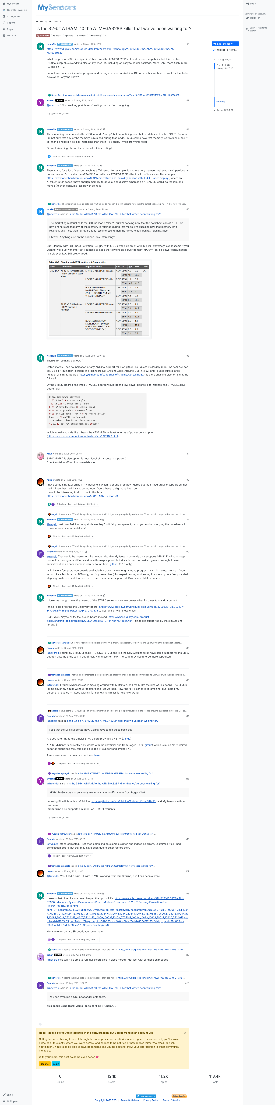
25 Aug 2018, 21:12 (75, 983)
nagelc (50, 480)
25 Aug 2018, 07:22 (75, 839)
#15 (187, 778)
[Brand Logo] (57, 7)
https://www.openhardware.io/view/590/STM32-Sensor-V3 (82, 496)
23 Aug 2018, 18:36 (92, 129)
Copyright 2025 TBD (105, 1100)
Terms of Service (171, 1100)
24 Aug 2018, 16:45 (92, 595)
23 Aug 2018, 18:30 (83, 100)
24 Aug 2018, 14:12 (75, 551)
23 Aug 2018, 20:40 (98, 209)
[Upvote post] (174, 85)
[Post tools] (186, 85)
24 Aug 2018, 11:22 (73, 480)
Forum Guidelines (130, 1100)
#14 (187, 716)
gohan (50, 955)
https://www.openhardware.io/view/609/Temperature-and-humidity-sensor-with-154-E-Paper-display (107, 178)
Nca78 (50, 209)
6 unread (220, 101)
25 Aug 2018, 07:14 (83, 778)
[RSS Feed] (105, 35)
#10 (187, 551)
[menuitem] (259, 3)
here (97, 755)
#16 (187, 839)
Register (44, 1063)
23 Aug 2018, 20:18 (92, 165)
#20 (187, 983)
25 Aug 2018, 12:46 (73, 871)
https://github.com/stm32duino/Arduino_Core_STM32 (112, 374)
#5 (188, 209)
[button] (15, 1094)
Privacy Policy (150, 1100)
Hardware (44, 35)
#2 (188, 100)
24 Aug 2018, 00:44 (92, 355)
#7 (188, 453)
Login (56, 1063)
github (113, 564)
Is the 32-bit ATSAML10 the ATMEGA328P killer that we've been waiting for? (115, 214)
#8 (188, 480)
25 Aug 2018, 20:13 (81, 955)
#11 (187, 595)
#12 (187, 648)
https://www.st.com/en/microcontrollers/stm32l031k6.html (83, 436)
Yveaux (51, 100)
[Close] (185, 1032)
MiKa (49, 453)
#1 (188, 44)
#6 (188, 355)
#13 (187, 680)
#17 (187, 871)
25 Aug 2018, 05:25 (73, 680)
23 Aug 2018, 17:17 (92, 44)
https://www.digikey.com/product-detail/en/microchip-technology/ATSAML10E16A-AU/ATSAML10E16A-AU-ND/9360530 (120, 95)
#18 (187, 893)
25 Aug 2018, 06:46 (75, 716)
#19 (187, 955)
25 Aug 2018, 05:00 (73, 648)
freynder (51, 551)
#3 (188, 129)
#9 (188, 519)
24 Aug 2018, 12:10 (92, 519)
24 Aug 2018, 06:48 (72, 453)
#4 (188, 165)
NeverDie (51, 44)
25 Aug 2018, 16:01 (92, 893)
